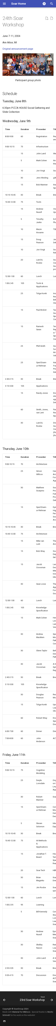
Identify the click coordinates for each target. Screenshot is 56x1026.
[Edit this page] (52, 18)
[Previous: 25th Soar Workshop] (4, 999)
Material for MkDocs (21, 1012)
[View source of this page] (47, 18)
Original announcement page (17, 48)
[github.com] (4, 1021)
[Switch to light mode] (44, 4)
